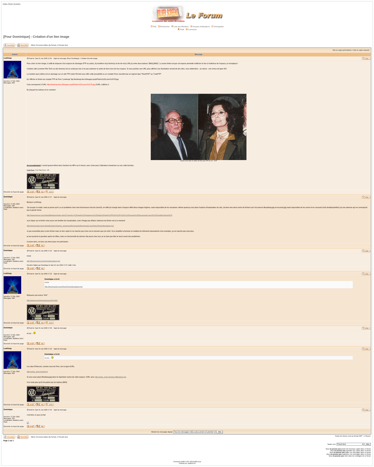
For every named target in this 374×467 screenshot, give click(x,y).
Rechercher (165, 27)
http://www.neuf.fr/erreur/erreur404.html (42, 300)
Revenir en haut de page (14, 192)
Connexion (192, 30)
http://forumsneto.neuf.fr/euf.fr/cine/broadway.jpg (64, 287)
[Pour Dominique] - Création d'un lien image (36, 36)
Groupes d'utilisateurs (201, 27)
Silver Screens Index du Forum (43, 45)
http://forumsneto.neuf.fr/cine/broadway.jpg (43, 261)
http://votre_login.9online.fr (37, 372)
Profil (182, 30)
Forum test (63, 45)
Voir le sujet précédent (342, 50)
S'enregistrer (219, 27)
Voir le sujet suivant (361, 50)
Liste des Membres (181, 27)
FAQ (154, 27)
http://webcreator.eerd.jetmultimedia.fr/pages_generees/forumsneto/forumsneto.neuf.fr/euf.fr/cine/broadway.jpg (70, 226)
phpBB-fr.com (192, 463)
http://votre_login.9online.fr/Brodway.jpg (110, 377)
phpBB (183, 461)
